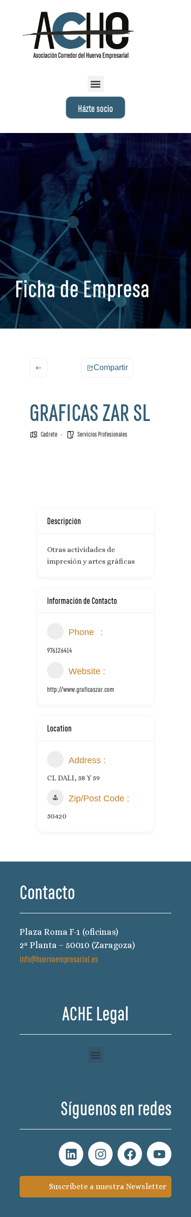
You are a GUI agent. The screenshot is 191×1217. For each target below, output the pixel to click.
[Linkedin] (71, 1154)
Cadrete (49, 434)
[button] (96, 84)
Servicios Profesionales (102, 434)
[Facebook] (130, 1154)
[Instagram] (100, 1154)
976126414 (59, 649)
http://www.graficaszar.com (80, 689)
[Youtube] (159, 1154)
